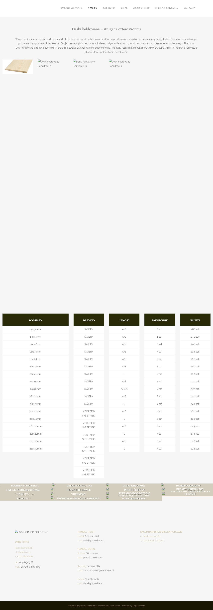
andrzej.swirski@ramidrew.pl (98, 570)
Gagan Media (139, 606)
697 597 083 (93, 566)
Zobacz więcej (23, 504)
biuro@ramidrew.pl (31, 566)
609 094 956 (92, 536)
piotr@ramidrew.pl (93, 557)
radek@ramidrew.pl (93, 540)
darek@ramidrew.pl (93, 583)
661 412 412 (92, 553)
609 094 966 (26, 562)
